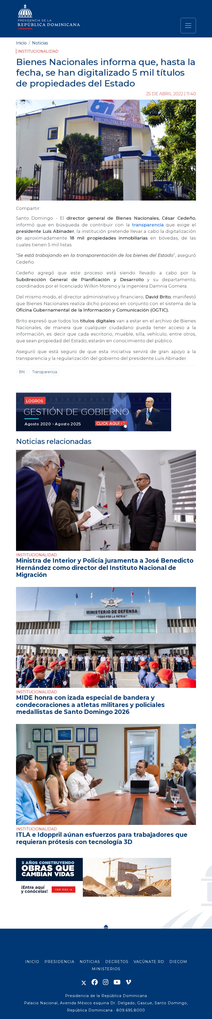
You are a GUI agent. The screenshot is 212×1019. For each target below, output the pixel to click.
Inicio (21, 43)
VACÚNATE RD (149, 961)
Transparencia (44, 372)
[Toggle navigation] (188, 25)
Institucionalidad (38, 51)
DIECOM (178, 961)
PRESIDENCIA (59, 961)
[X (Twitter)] (83, 982)
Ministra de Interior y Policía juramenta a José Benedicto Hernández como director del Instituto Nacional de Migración (104, 567)
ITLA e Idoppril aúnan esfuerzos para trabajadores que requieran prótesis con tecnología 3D (101, 838)
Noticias (40, 43)
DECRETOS (116, 961)
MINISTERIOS (106, 969)
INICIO (32, 961)
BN (22, 372)
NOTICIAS (90, 961)
